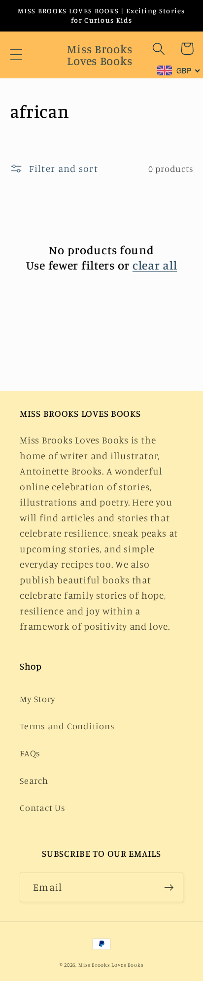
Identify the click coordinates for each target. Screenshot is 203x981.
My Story (38, 698)
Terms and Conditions (67, 725)
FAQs (30, 752)
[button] (16, 55)
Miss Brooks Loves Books (110, 964)
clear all (155, 265)
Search (34, 780)
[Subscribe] (169, 888)
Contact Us (43, 807)
